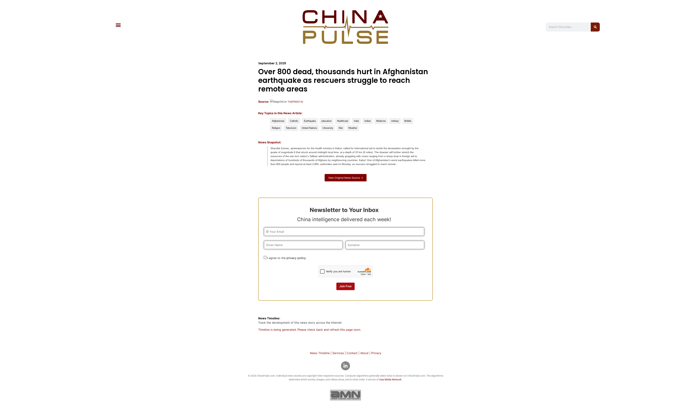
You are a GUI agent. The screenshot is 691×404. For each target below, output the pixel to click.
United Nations (309, 128)
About (364, 353)
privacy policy (296, 258)
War (341, 128)
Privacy (376, 353)
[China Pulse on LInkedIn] (345, 365)
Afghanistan (278, 121)
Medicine (381, 121)
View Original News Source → (345, 177)
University (328, 128)
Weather (352, 128)
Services (338, 353)
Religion (276, 128)
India (356, 121)
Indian (367, 121)
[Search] (595, 27)
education (326, 121)
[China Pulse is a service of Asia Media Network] (345, 395)
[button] (118, 25)
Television (291, 128)
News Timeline (320, 353)
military (395, 121)
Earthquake (310, 121)
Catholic (294, 121)
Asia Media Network (390, 379)
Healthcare (342, 121)
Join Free (345, 286)
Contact (352, 353)
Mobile (407, 121)
